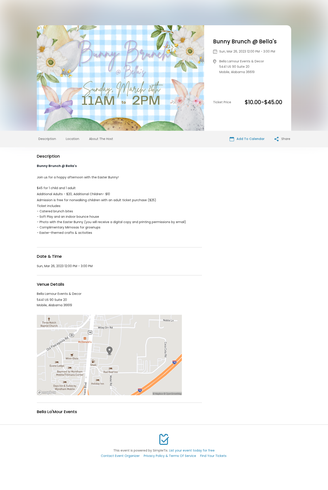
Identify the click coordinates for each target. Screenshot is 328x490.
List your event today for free (192, 450)
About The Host (101, 139)
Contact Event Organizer (120, 456)
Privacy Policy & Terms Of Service (170, 456)
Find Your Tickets (213, 456)
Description (47, 139)
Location (72, 139)
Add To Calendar (250, 139)
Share (285, 139)
